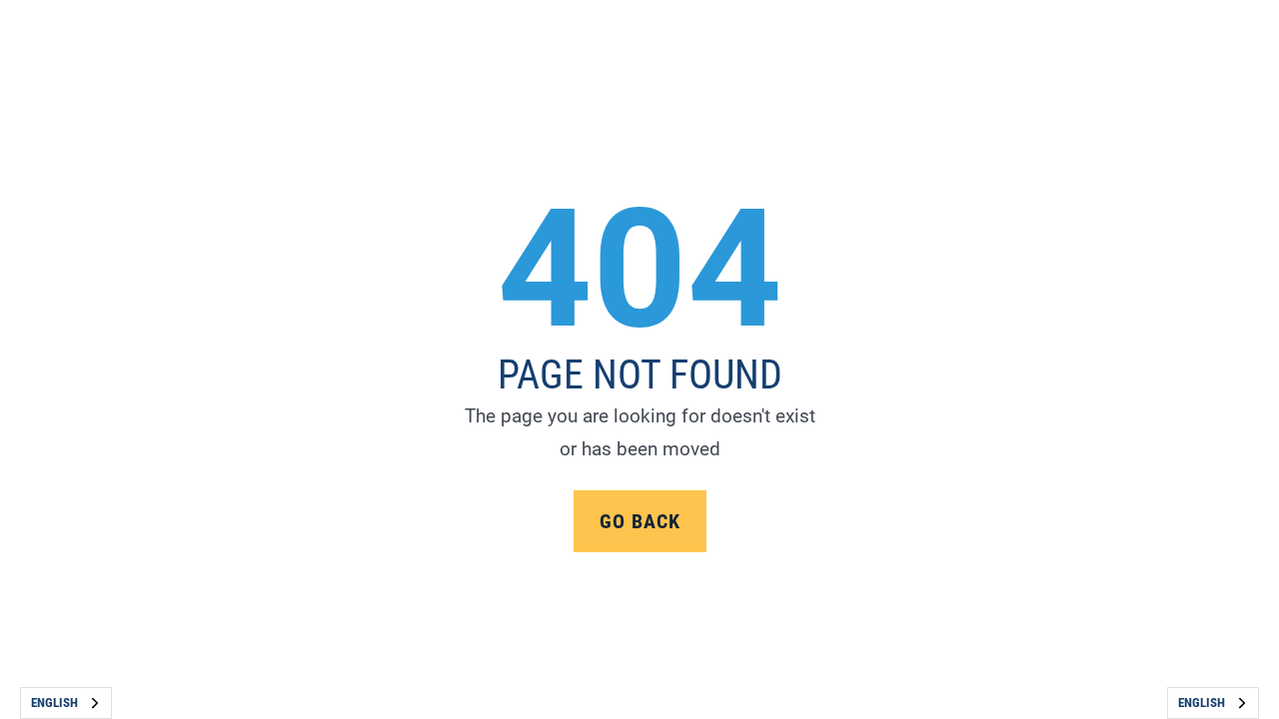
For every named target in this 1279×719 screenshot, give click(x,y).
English (54, 702)
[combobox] (66, 703)
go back (640, 521)
